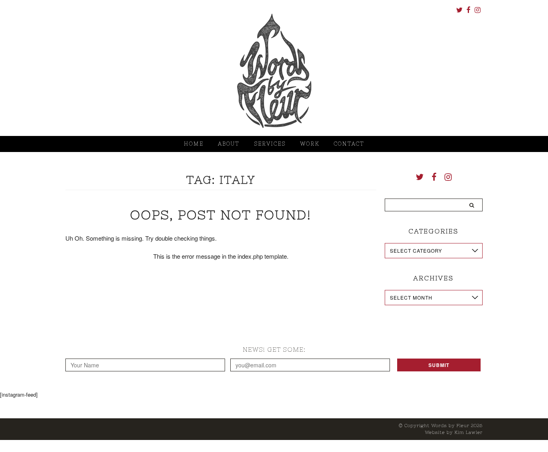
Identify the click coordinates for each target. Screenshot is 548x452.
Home (193, 144)
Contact (349, 144)
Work (309, 144)
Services (270, 144)
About (228, 144)
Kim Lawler (469, 432)
